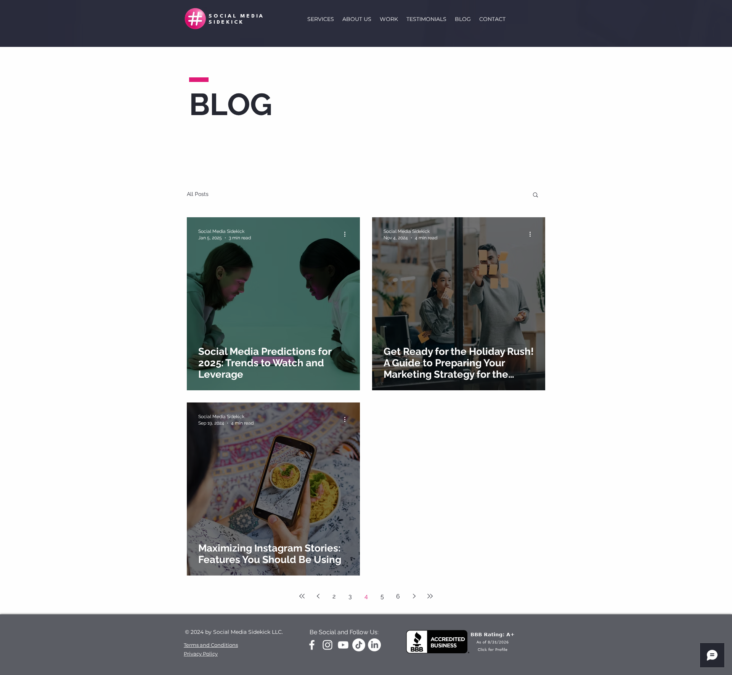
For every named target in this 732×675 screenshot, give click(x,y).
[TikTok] (358, 644)
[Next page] (414, 596)
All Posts (198, 194)
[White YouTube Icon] (343, 644)
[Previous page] (318, 596)
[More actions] (347, 234)
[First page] (302, 596)
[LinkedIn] (374, 644)
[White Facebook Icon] (311, 644)
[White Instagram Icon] (327, 644)
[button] (535, 195)
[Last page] (430, 596)
